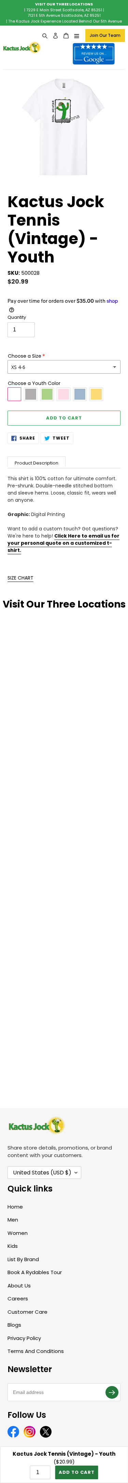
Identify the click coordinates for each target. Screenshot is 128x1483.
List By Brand (23, 1259)
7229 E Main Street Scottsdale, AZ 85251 (64, 10)
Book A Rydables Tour (35, 1272)
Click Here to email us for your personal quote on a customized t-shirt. (63, 543)
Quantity (17, 317)
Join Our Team (105, 35)
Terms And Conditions (36, 1351)
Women (18, 1233)
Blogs (14, 1324)
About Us (19, 1285)
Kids (13, 1246)
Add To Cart (77, 1472)
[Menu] (76, 35)
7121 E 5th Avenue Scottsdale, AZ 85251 (64, 15)
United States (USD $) (42, 1173)
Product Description (36, 463)
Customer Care (27, 1311)
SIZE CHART (20, 577)
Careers (18, 1298)
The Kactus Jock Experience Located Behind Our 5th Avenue (65, 21)
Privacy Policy (24, 1338)
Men (13, 1219)
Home (15, 1206)
